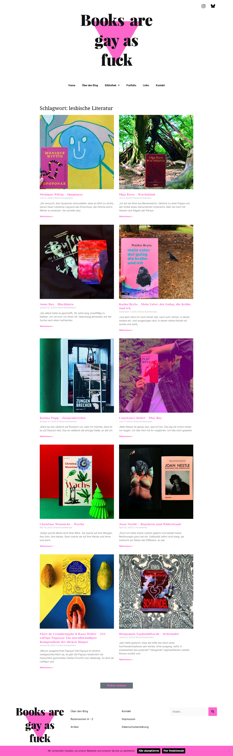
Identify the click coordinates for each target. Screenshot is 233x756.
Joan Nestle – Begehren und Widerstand (150, 524)
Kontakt (160, 85)
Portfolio (131, 85)
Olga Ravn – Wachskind (137, 194)
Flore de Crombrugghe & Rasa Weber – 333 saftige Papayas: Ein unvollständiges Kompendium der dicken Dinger (72, 638)
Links (146, 85)
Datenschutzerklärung (135, 727)
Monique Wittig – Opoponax (61, 194)
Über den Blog (90, 85)
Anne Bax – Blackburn (57, 304)
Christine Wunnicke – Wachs (62, 524)
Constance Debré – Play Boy (140, 418)
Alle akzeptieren (149, 750)
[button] (116, 686)
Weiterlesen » (46, 216)
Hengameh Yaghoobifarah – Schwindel (149, 634)
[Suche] (212, 711)
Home (71, 85)
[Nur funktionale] (228, 751)
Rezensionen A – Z (82, 719)
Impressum (128, 719)
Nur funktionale (173, 750)
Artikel (75, 727)
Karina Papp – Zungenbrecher (63, 418)
